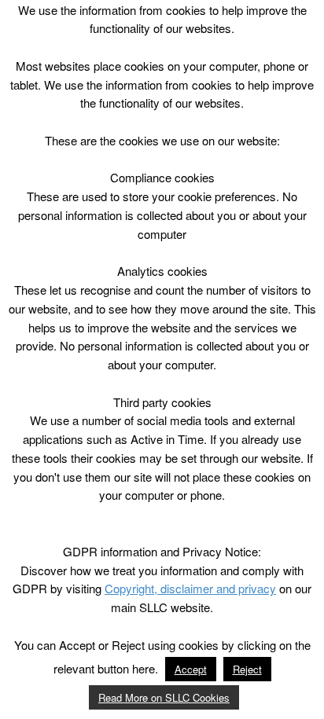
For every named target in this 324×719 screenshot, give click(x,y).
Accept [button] (191, 669)
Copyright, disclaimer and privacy (190, 588)
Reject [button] (247, 669)
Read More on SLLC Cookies (164, 697)
